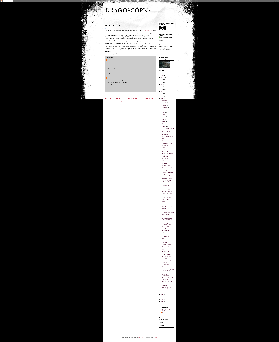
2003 (162, 304)
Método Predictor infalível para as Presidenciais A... (166, 253)
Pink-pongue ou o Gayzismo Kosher (166, 223)
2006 (162, 297)
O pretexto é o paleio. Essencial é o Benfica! (167, 194)
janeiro (164, 126)
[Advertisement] (131, 94)
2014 (162, 87)
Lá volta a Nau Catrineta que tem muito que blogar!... (167, 219)
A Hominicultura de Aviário (166, 261)
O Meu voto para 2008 (167, 291)
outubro (164, 105)
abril (163, 119)
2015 (162, 84)
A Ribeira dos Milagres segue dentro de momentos (167, 155)
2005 (162, 299)
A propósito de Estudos (167, 136)
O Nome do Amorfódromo (166, 274)
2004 (162, 301)
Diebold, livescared (166, 244)
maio (163, 117)
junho (163, 114)
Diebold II (164, 242)
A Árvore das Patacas (167, 138)
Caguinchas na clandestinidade (166, 175)
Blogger (155, 337)
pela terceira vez (148, 30)
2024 (162, 73)
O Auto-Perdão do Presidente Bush (166, 181)
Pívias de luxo (165, 145)
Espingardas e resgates (167, 178)
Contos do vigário (166, 267)
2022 (162, 77)
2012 (162, 89)
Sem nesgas (164, 285)
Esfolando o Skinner (166, 204)
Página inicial (132, 98)
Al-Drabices (165, 163)
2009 (162, 96)
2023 (162, 75)
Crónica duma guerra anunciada (167, 148)
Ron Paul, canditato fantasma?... (166, 288)
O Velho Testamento (166, 249)
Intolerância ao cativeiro (167, 206)
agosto (164, 110)
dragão (163, 313)
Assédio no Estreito (166, 256)
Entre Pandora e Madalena (166, 215)
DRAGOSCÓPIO (127, 10)
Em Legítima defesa (166, 197)
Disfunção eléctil (166, 132)
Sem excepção (165, 170)
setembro (164, 107)
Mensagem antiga (150, 98)
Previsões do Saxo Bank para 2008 (167, 278)
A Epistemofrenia (166, 165)
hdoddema (141, 337)
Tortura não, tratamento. (168, 141)
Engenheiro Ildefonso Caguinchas (167, 310)
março (163, 121)
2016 (162, 82)
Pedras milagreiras (166, 161)
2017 (162, 80)
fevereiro (164, 124)
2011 (162, 91)
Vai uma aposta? (166, 264)
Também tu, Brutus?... (167, 247)
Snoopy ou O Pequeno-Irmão (167, 227)
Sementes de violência (167, 168)
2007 (162, 294)
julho (163, 112)
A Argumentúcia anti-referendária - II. (167, 235)
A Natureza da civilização (168, 212)
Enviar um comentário (113, 88)
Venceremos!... (165, 151)
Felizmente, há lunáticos (167, 172)
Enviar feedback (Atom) (116, 102)
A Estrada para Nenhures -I (168, 128)
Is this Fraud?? (165, 230)
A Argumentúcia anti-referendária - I (167, 239)
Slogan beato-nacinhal (167, 191)
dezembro (164, 100)
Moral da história (166, 199)
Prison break (165, 158)
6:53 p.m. (110, 74)
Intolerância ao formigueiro (165, 209)
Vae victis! (164, 258)
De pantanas (165, 134)
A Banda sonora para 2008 (167, 282)
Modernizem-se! (166, 189)
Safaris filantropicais (166, 202)
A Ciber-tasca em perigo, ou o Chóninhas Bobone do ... (168, 270)
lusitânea (110, 79)
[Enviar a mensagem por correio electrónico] (132, 54)
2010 (162, 94)
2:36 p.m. (110, 84)
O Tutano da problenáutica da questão (166, 185)
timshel (109, 60)
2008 (162, 98)
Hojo (163, 233)
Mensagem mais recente (112, 98)
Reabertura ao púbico (167, 143)
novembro (164, 103)
